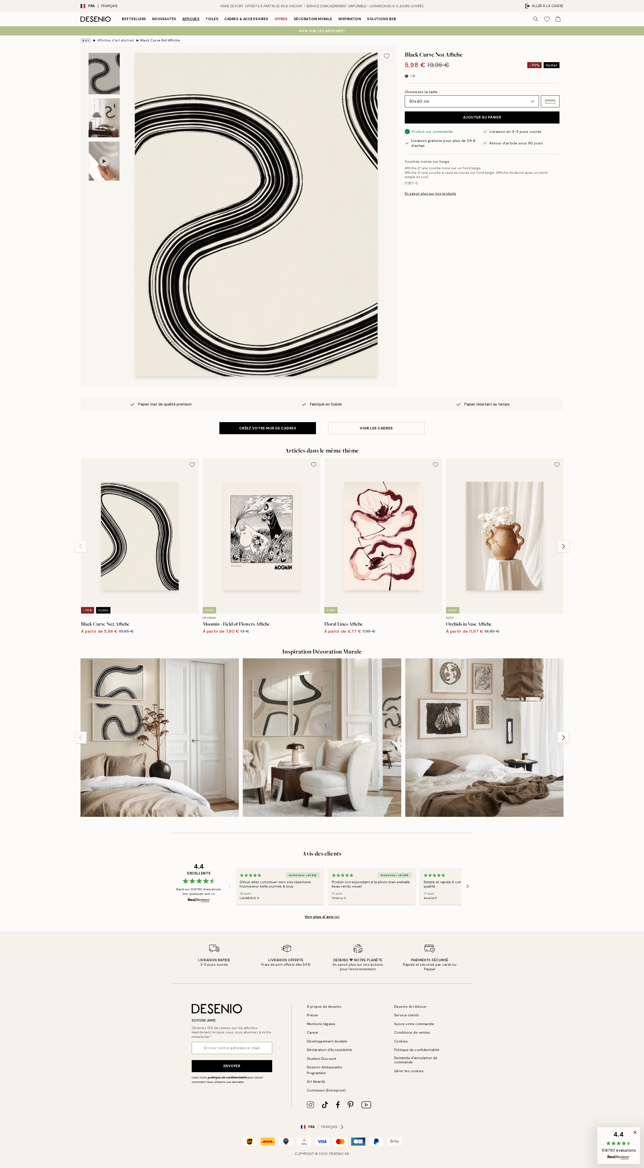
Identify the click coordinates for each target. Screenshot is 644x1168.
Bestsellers (134, 19)
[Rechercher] (535, 19)
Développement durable (327, 1041)
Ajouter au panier (482, 117)
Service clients (406, 1015)
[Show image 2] (104, 117)
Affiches (190, 19)
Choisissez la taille (421, 92)
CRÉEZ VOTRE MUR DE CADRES (267, 428)
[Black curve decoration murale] (159, 737)
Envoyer (231, 1066)
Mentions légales (321, 1024)
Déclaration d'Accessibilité (329, 1050)
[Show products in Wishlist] (546, 19)
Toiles (212, 19)
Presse (312, 1015)
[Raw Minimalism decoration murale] (484, 737)
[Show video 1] (104, 161)
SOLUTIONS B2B (381, 19)
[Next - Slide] (563, 546)
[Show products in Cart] (558, 19)
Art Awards (316, 1081)
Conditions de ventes (412, 1032)
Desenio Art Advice (410, 1006)
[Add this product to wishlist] (387, 56)
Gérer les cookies (409, 1071)
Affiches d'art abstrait (115, 40)
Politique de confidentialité (416, 1050)
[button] (550, 101)
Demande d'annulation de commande (415, 1060)
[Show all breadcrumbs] (85, 40)
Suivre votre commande (414, 1024)
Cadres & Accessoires (246, 19)
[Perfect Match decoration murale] (322, 737)
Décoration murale (313, 19)
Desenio (336, 1154)
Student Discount (321, 1059)
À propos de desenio (324, 1006)
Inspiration (349, 19)
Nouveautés (164, 19)
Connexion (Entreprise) (326, 1090)
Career (313, 1032)
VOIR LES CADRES (376, 428)
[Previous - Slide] (80, 546)
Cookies (401, 1041)
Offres (281, 19)
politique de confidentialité (227, 1077)
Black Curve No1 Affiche (160, 40)
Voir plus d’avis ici (322, 916)
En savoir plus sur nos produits (430, 194)
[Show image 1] (104, 73)
